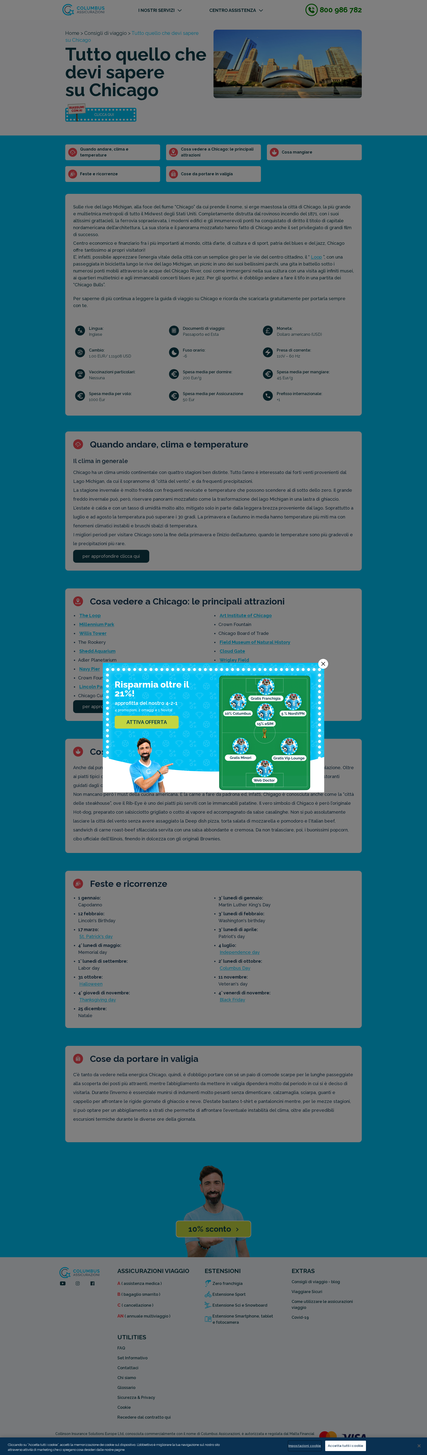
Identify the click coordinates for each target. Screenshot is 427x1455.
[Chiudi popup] (323, 664)
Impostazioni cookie (304, 1446)
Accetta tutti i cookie (345, 1446)
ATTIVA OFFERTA (147, 722)
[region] (213, 1446)
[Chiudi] (419, 1445)
